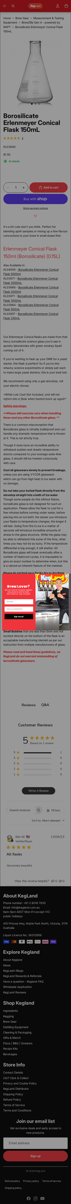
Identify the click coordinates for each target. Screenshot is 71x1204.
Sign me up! (19, 616)
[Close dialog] (66, 576)
